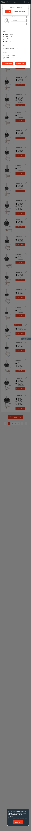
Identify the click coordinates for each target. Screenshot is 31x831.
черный (6, 34)
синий (6, 41)
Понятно (17, 822)
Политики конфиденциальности (17, 818)
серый (6, 36)
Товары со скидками (9, 48)
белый (6, 38)
